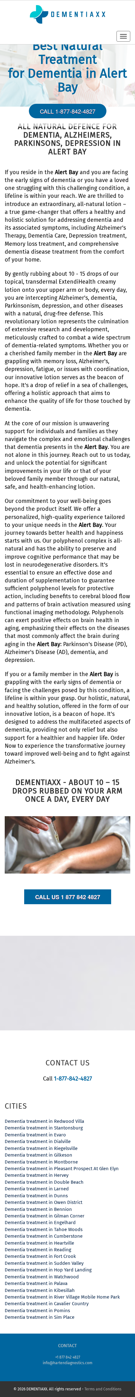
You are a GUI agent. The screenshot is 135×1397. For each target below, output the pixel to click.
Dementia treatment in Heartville (39, 1243)
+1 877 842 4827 (67, 1357)
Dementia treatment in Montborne (41, 1162)
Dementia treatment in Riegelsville (41, 1148)
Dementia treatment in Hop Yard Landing (48, 1270)
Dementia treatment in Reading (38, 1250)
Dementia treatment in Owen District (43, 1202)
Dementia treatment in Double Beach (44, 1182)
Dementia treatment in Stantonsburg (44, 1128)
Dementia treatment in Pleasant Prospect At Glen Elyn (62, 1168)
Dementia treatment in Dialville (38, 1141)
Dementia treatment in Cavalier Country (47, 1303)
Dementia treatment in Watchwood (42, 1277)
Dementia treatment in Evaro (35, 1135)
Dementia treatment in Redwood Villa (44, 1121)
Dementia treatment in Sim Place (39, 1317)
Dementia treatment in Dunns (36, 1196)
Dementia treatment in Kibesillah (40, 1290)
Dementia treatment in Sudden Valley (44, 1263)
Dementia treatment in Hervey (36, 1175)
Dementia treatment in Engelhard (40, 1222)
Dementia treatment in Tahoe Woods (44, 1229)
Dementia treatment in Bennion (38, 1209)
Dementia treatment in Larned (37, 1189)
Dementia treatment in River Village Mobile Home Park (62, 1297)
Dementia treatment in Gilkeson (38, 1155)
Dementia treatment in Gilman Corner (44, 1216)
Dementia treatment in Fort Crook (40, 1256)
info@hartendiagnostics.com (67, 1363)
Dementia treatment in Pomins (37, 1310)
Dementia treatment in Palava (36, 1283)
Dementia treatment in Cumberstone (44, 1236)
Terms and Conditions (103, 1389)
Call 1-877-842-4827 (67, 111)
